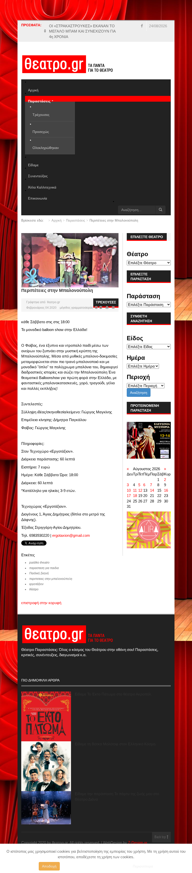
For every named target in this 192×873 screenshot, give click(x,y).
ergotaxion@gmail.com (71, 535)
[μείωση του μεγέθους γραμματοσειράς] (96, 307)
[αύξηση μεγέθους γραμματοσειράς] (100, 307)
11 (135, 490)
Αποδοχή (49, 866)
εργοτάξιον (36, 584)
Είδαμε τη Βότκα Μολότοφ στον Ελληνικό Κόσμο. (115, 744)
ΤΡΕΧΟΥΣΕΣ (106, 302)
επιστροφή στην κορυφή (41, 603)
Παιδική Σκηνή (39, 573)
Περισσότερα (143, 866)
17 (129, 495)
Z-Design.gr (137, 842)
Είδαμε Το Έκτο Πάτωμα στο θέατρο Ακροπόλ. (113, 694)
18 (135, 495)
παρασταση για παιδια (44, 568)
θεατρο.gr (53, 302)
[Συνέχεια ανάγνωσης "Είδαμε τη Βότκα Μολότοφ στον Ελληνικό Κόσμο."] (46, 766)
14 (152, 490)
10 (129, 490)
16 (166, 490)
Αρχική (57, 220)
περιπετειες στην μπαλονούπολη (50, 579)
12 (140, 490)
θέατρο (33, 589)
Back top (160, 837)
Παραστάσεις (75, 220)
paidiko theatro (39, 562)
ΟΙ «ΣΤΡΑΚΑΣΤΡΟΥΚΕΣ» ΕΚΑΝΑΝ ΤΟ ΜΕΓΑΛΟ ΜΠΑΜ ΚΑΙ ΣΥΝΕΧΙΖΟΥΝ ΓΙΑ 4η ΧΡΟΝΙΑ (82, 31)
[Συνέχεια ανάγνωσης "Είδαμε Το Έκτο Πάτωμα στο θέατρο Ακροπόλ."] (46, 716)
